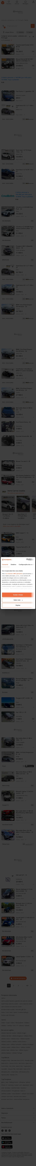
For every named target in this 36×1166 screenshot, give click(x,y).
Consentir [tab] (5, 564)
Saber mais (17, 600)
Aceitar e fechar (18, 595)
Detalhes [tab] (13, 564)
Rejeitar (18, 605)
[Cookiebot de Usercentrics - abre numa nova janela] (26, 559)
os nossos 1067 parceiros (14, 573)
